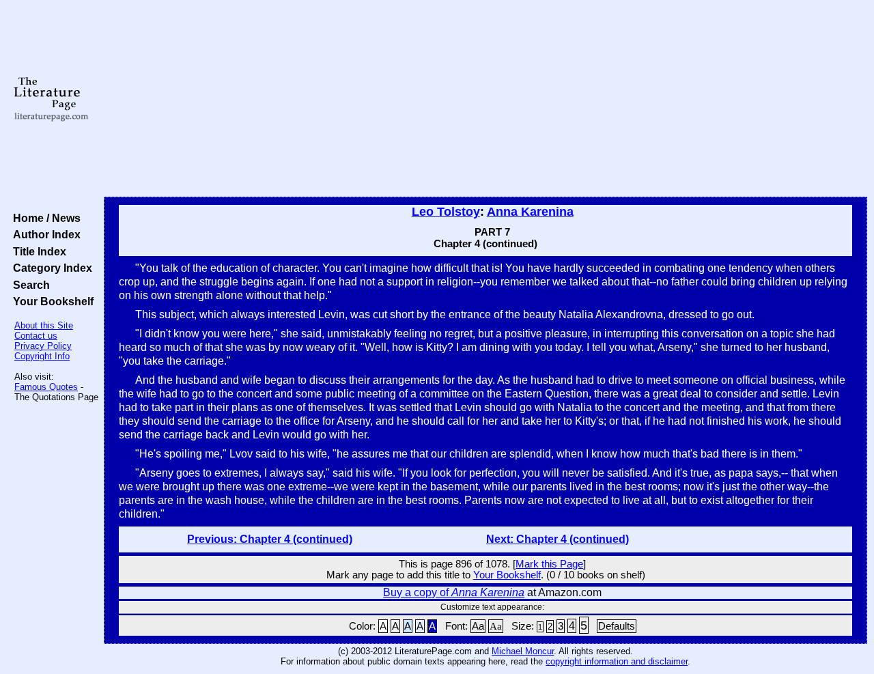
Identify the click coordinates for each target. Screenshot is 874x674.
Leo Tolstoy (446, 212)
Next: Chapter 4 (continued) (557, 539)
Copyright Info (42, 356)
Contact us (35, 336)
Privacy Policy (43, 346)
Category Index (50, 268)
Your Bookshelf (51, 301)
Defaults (616, 626)
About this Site (43, 325)
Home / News (44, 218)
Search (29, 285)
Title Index (37, 251)
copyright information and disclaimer (617, 661)
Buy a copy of (453, 592)
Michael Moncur (523, 651)
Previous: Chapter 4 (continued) (269, 539)
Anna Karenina (530, 212)
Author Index (44, 234)
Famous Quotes (46, 387)
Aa (478, 626)
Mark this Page (549, 564)
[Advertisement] (485, 99)
